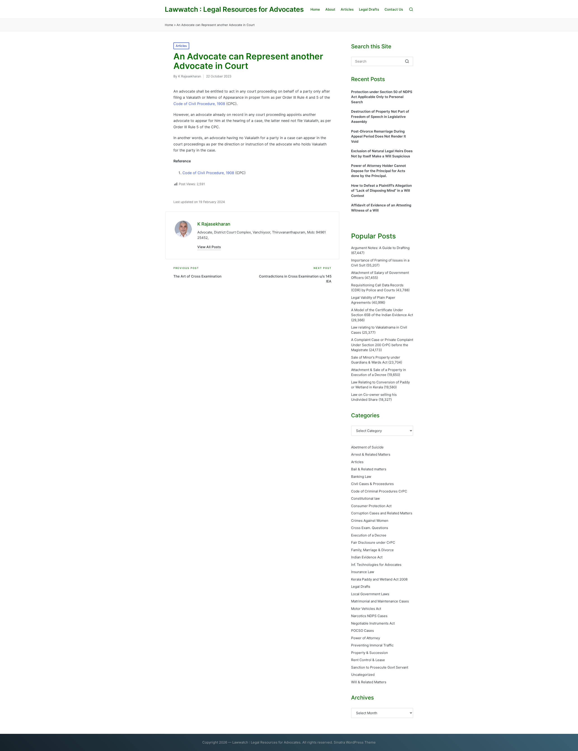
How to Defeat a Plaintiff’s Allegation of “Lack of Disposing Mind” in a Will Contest (381, 190)
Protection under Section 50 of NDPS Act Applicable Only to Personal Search (381, 97)
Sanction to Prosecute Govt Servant (379, 667)
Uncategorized (363, 674)
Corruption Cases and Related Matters (381, 513)
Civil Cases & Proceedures (372, 484)
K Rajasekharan (213, 224)
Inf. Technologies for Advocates (376, 564)
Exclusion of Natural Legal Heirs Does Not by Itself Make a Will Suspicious (382, 153)
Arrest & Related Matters (370, 454)
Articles (181, 46)
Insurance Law (362, 572)
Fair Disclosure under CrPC (373, 542)
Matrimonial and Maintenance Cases (380, 601)
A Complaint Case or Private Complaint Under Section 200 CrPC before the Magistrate (382, 345)
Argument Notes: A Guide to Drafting (380, 248)
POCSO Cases (362, 630)
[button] (209, 247)
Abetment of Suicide (367, 447)
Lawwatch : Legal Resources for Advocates (234, 9)
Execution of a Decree (368, 535)
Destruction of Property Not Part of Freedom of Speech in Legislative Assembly (380, 116)
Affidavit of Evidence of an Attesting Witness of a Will (381, 207)
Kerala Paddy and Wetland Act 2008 (379, 579)
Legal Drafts (360, 586)
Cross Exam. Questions (369, 528)
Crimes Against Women (369, 520)
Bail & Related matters (368, 469)
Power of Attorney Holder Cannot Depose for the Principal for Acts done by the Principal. (378, 170)
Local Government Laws (370, 594)
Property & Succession (369, 653)
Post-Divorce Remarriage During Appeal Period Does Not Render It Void (378, 136)
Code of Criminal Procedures (379, 491)
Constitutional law (365, 498)
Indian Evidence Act (366, 557)
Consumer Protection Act (371, 506)
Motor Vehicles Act (366, 608)
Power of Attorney (365, 638)
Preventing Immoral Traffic (372, 645)
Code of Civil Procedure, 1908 (199, 103)
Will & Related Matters (368, 682)
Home (169, 25)
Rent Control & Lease (368, 660)
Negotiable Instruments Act (373, 623)
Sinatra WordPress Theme (355, 742)
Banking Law (361, 476)
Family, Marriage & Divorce (372, 550)
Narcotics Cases (369, 616)
